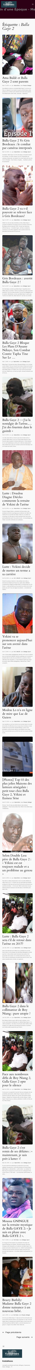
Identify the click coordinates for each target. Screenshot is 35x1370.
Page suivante (25, 1337)
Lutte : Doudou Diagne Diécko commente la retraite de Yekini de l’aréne (16, 499)
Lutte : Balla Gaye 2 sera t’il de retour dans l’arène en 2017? (16, 940)
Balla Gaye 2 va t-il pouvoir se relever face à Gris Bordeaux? (17, 212)
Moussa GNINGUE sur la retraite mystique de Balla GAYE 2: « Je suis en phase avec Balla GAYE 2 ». (17, 1228)
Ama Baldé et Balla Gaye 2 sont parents (15, 79)
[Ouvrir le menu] (33, 4)
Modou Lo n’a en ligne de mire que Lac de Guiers (17, 713)
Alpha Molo (17, 85)
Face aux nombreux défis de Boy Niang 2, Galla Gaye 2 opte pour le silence (16, 1079)
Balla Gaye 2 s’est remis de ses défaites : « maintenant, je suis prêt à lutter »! (17, 1153)
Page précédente (11, 1332)
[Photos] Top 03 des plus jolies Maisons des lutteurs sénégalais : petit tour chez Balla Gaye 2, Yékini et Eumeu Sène (17, 789)
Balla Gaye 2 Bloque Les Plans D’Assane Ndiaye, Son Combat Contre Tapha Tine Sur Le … (16, 350)
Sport (29, 152)
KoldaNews (7, 1361)
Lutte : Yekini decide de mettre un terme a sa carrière (16, 570)
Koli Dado (16, 1240)
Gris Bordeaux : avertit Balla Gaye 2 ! (17, 280)
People (25, 85)
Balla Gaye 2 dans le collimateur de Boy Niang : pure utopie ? (16, 1009)
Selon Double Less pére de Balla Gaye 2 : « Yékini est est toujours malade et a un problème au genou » (17, 865)
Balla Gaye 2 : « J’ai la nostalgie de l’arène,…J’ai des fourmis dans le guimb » (17, 425)
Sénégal (29, 85)
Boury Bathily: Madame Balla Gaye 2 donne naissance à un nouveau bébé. (16, 1305)
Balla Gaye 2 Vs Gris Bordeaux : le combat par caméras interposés (17, 144)
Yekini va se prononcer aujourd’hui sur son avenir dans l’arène (17, 642)
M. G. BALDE (17, 578)
